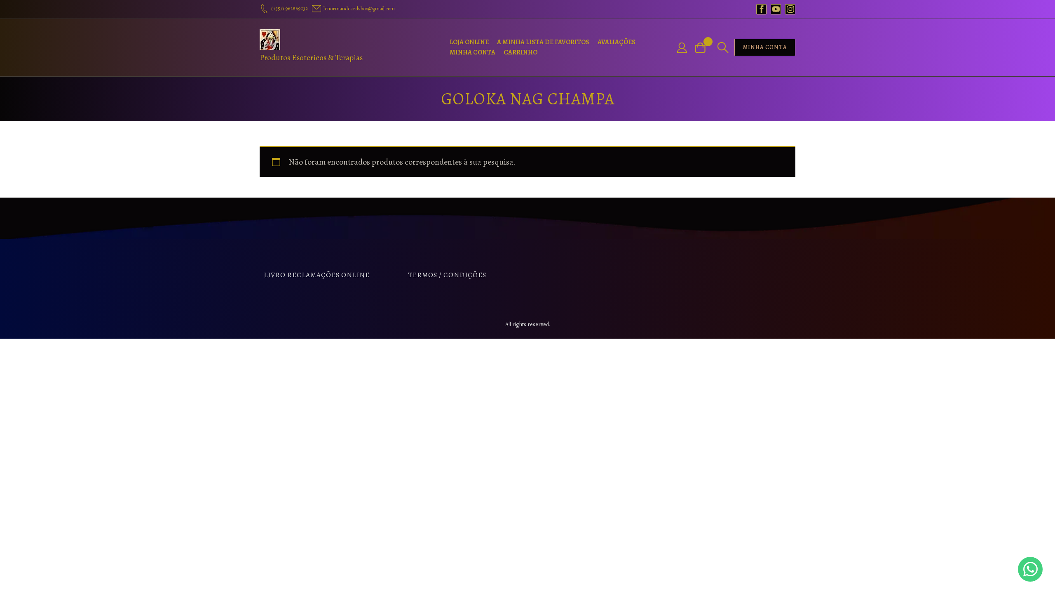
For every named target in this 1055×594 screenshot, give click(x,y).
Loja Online (469, 42)
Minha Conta (472, 52)
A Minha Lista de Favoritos (543, 42)
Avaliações (616, 42)
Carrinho (520, 52)
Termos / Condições (447, 275)
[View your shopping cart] (703, 47)
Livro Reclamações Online (317, 275)
